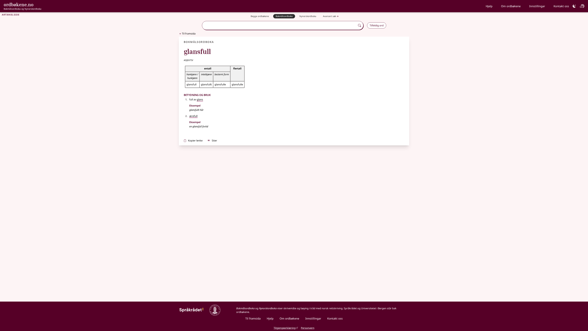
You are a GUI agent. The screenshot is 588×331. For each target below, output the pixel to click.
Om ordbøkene (511, 6)
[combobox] (279, 25)
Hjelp (489, 6)
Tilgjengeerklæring (285, 328)
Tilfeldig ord (377, 25)
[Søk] (359, 25)
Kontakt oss (561, 6)
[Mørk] (574, 6)
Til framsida (189, 33)
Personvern (307, 328)
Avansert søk (329, 16)
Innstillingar (537, 6)
